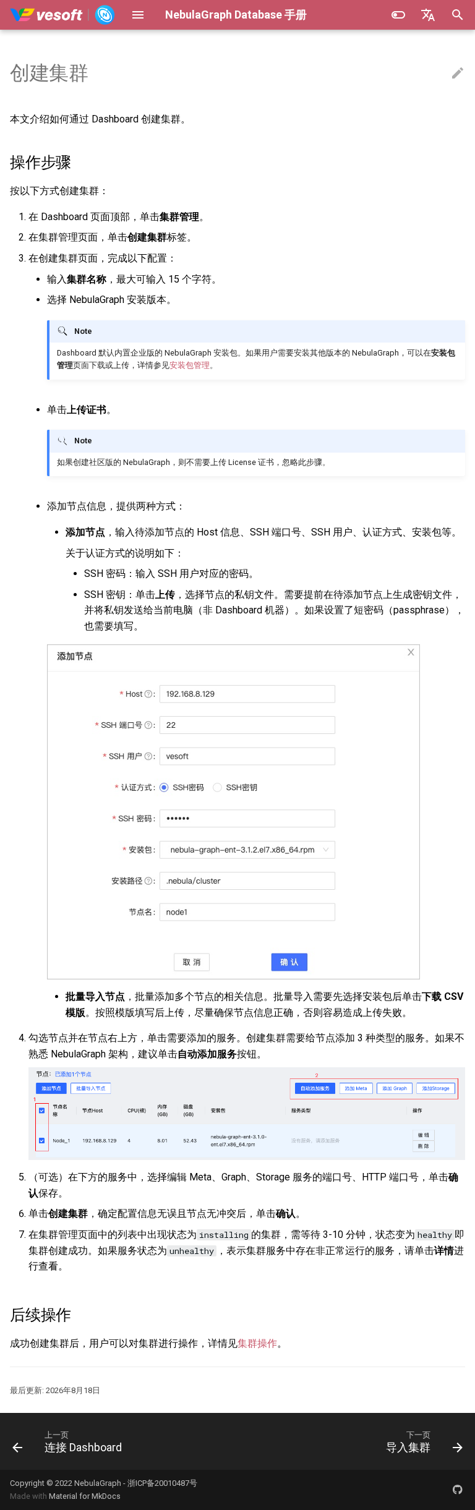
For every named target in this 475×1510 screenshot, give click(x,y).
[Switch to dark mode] (398, 14)
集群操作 (257, 1343)
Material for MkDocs (85, 1496)
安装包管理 (189, 365)
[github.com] (458, 1489)
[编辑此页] (457, 74)
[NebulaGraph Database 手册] (63, 14)
